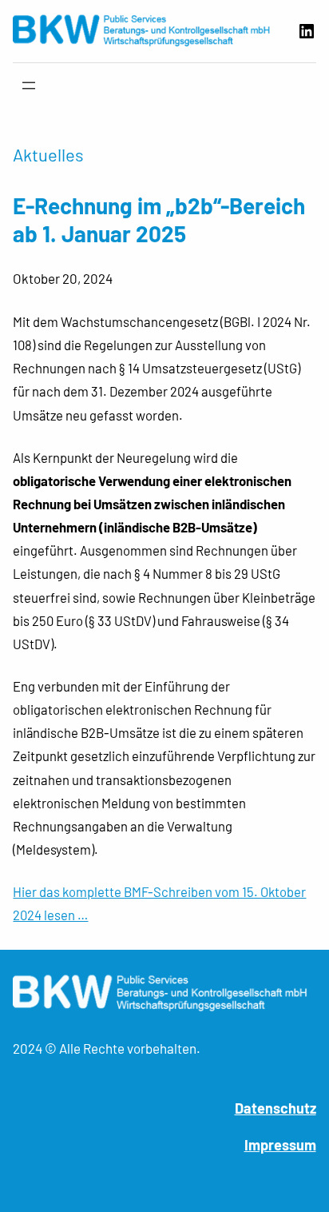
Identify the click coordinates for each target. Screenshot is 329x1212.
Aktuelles (48, 154)
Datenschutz (275, 1108)
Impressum (280, 1145)
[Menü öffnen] (29, 85)
